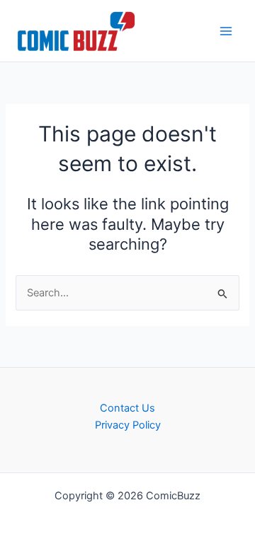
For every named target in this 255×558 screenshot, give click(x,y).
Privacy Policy (128, 425)
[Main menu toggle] (226, 31)
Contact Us (127, 408)
